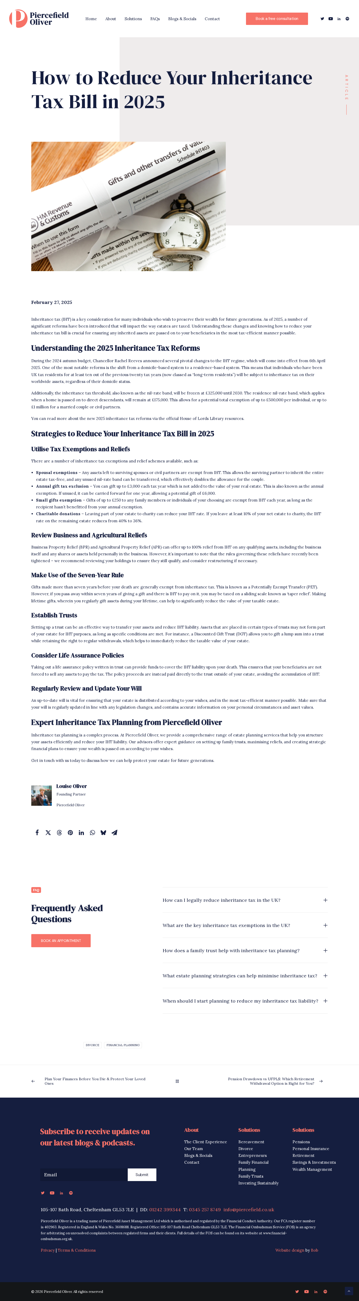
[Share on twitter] (48, 832)
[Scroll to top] (349, 1290)
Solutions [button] (133, 18)
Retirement (304, 1155)
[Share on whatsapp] (92, 832)
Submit (142, 1174)
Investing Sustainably (258, 1183)
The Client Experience (205, 1141)
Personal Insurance (311, 1148)
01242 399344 (165, 1210)
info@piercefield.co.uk (248, 1210)
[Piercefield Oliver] (39, 18)
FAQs (155, 18)
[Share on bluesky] (103, 832)
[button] (323, 18)
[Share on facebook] (37, 832)
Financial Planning (123, 1045)
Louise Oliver (72, 786)
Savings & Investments (314, 1162)
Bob (314, 1250)
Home (91, 18)
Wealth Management (312, 1169)
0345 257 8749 (205, 1210)
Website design (289, 1250)
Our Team (193, 1148)
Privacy (48, 1250)
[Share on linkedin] (81, 832)
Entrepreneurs (252, 1155)
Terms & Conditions (77, 1250)
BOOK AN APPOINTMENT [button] (61, 940)
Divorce (92, 1045)
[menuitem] (91, 18)
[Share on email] (114, 832)
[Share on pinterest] (70, 832)
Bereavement (251, 1141)
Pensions (301, 1141)
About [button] (110, 18)
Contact (212, 18)
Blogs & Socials (182, 18)
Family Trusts (250, 1176)
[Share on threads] (59, 832)
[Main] (179, 1081)
